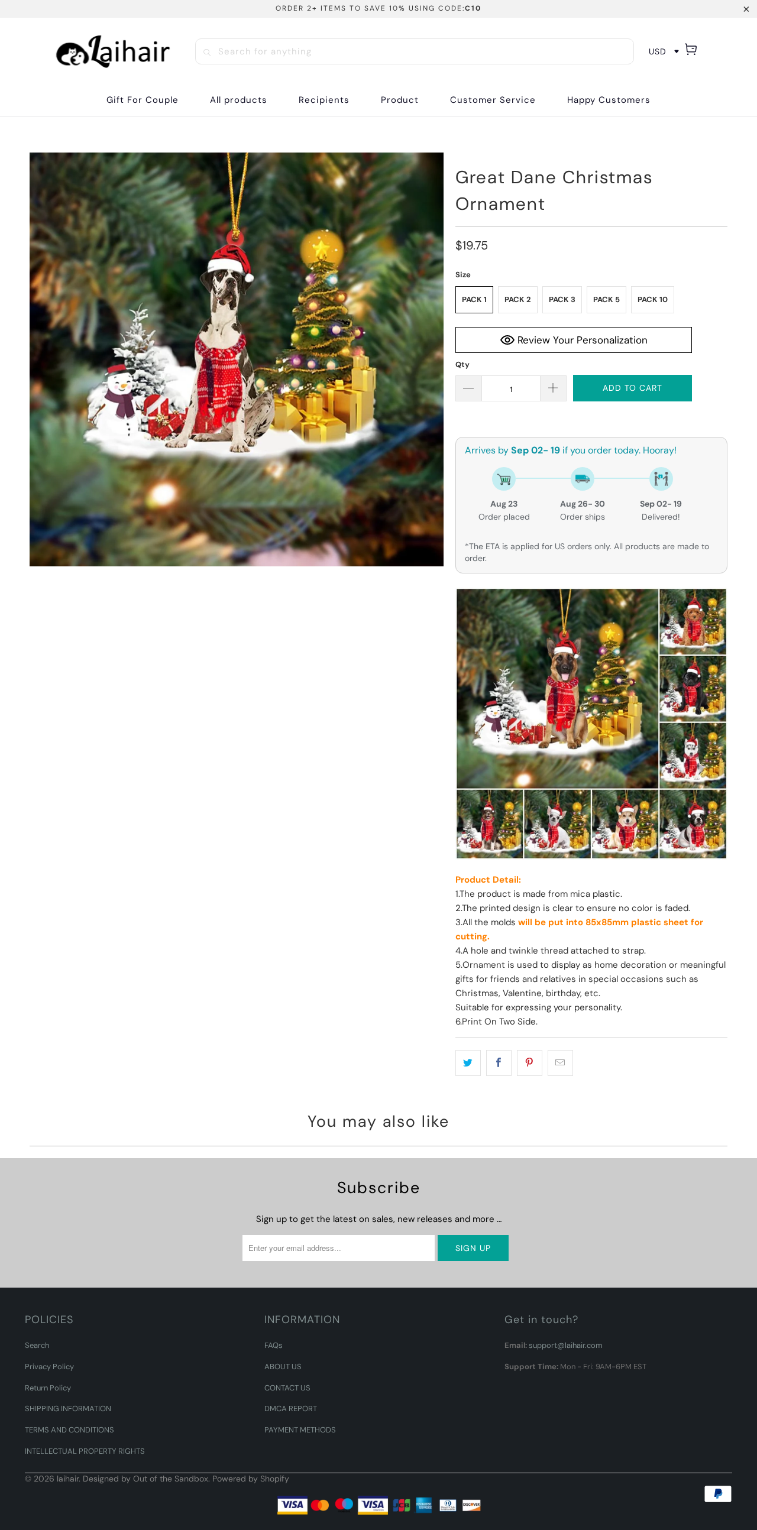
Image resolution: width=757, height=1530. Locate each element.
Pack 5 (606, 299)
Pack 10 (653, 299)
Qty (462, 364)
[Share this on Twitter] (468, 1063)
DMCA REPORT (290, 1408)
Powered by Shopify (250, 1478)
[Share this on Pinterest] (529, 1063)
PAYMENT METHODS (300, 1430)
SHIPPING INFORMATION (68, 1408)
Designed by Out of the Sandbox (145, 1478)
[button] (324, 100)
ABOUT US (283, 1367)
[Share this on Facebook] (499, 1063)
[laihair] (113, 51)
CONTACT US (287, 1388)
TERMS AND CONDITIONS (69, 1430)
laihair (68, 1478)
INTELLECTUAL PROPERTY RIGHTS (85, 1451)
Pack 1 (474, 299)
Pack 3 (562, 299)
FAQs (273, 1345)
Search (37, 1345)
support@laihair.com (566, 1345)
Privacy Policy (49, 1367)
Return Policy (48, 1388)
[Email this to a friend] (560, 1063)
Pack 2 (517, 299)
